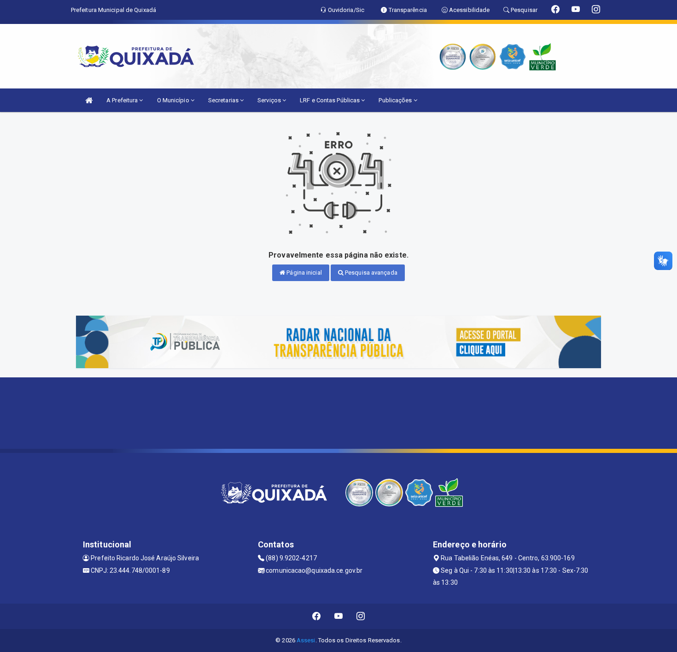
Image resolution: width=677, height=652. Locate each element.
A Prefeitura (122, 100)
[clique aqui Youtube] (339, 616)
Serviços (269, 100)
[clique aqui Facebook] (317, 616)
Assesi (306, 640)
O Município (174, 100)
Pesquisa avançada (370, 272)
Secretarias (224, 100)
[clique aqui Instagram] (361, 616)
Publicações (396, 100)
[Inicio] (89, 100)
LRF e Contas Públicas (330, 100)
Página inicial (303, 272)
